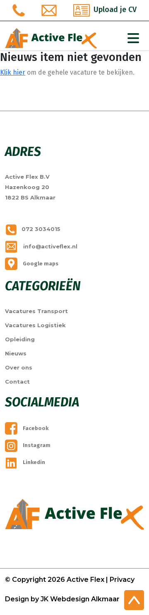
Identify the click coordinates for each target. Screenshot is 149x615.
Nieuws (15, 353)
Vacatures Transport (36, 311)
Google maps (40, 263)
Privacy (122, 579)
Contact (17, 381)
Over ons (18, 367)
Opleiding (20, 339)
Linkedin (33, 462)
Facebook (35, 428)
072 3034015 (41, 229)
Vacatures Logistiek (35, 325)
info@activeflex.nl (49, 246)
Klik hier (12, 72)
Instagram (36, 445)
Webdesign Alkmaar (85, 599)
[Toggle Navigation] (133, 38)
